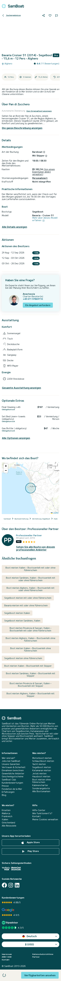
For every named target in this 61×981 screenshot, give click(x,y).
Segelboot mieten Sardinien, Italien (22, 620)
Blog (4, 795)
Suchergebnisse (13, 15)
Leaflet (55, 512)
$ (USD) (29, 944)
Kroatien (6, 810)
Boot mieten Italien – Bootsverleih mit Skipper (28, 665)
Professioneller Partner (29, 535)
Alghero (8, 63)
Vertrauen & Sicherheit (13, 767)
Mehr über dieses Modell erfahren (44, 219)
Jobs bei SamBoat (11, 761)
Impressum (7, 954)
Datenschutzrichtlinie (42, 954)
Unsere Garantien (11, 764)
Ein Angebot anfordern (37, 305)
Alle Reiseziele (9, 825)
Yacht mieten (39, 764)
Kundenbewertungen (12, 782)
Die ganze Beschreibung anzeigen (22, 128)
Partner (36, 957)
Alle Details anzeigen (14, 226)
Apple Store (33, 842)
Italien (5, 819)
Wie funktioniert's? (42, 813)
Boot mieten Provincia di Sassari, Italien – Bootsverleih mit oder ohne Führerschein (30, 629)
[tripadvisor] (10, 922)
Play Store (33, 851)
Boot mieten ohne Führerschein (41, 780)
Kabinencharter (40, 785)
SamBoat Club (9, 779)
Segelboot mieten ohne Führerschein (23, 658)
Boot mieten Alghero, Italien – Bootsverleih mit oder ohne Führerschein (30, 589)
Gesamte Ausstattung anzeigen (21, 387)
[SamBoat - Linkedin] (17, 885)
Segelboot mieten (41, 767)
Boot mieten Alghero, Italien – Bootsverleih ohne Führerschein (30, 639)
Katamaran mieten (41, 770)
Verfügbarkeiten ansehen (40, 975)
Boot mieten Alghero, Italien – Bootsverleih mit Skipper (30, 694)
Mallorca (6, 813)
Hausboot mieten (41, 776)
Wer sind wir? (8, 758)
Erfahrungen (8, 792)
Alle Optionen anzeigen (16, 438)
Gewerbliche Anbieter (13, 773)
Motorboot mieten (42, 758)
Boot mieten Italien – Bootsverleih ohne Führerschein (30, 649)
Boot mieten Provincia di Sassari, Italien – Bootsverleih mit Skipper (30, 684)
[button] (6, 466)
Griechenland (8, 822)
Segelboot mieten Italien (17, 612)
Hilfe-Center (38, 810)
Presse (5, 786)
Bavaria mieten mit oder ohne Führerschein (26, 605)
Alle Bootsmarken (41, 791)
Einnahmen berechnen (13, 770)
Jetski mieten (39, 773)
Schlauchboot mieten (43, 761)
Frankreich (7, 816)
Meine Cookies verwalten (45, 819)
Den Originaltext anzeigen (39, 111)
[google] (8, 910)
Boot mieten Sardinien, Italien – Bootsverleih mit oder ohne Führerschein (30, 579)
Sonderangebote (41, 788)
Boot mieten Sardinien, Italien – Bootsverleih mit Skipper (30, 674)
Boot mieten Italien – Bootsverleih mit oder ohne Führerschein (30, 569)
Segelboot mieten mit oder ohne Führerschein (27, 597)
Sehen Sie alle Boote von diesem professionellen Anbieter (35, 548)
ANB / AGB (6, 957)
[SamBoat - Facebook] (4, 885)
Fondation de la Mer (12, 789)
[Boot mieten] (13, 6)
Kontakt (36, 816)
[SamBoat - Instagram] (10, 885)
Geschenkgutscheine (12, 776)
